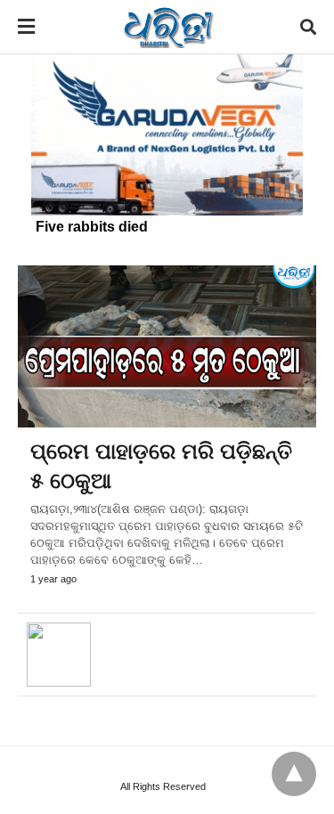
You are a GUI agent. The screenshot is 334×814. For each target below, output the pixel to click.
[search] (308, 27)
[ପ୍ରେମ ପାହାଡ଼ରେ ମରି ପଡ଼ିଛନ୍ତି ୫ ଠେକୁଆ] (167, 346)
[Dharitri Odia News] (168, 26)
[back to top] (294, 774)
